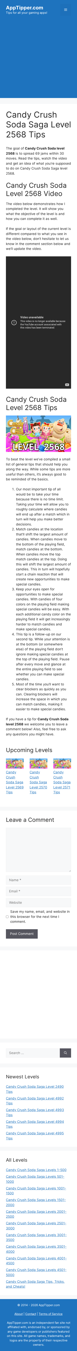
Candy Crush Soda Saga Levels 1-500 (36, 1170)
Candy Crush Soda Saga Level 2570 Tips (38, 782)
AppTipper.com (24, 8)
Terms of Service (51, 1314)
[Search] (65, 1053)
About (18, 1314)
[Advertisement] (38, 60)
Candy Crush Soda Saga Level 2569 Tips (15, 782)
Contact (30, 1314)
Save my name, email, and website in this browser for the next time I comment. (40, 917)
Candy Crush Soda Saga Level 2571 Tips (62, 782)
